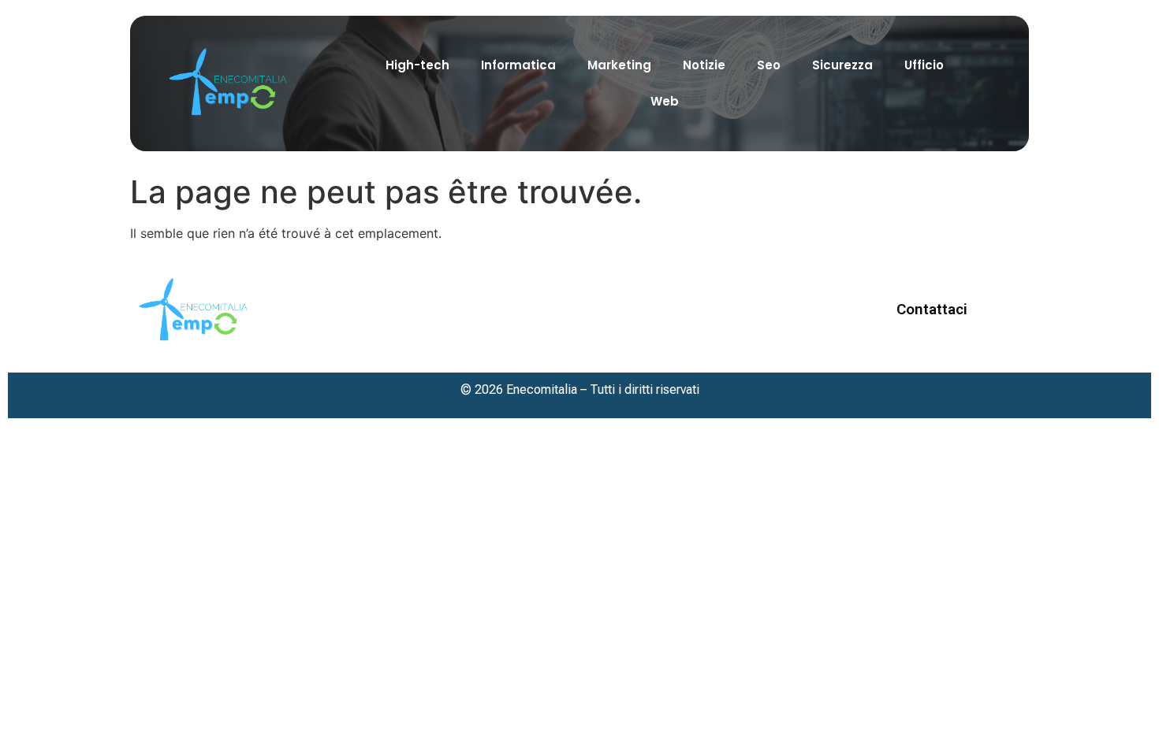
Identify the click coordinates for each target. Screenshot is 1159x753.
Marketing (619, 65)
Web (664, 101)
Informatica (518, 65)
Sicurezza (842, 65)
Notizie (704, 65)
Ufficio (924, 65)
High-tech (417, 65)
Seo (769, 65)
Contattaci (931, 309)
